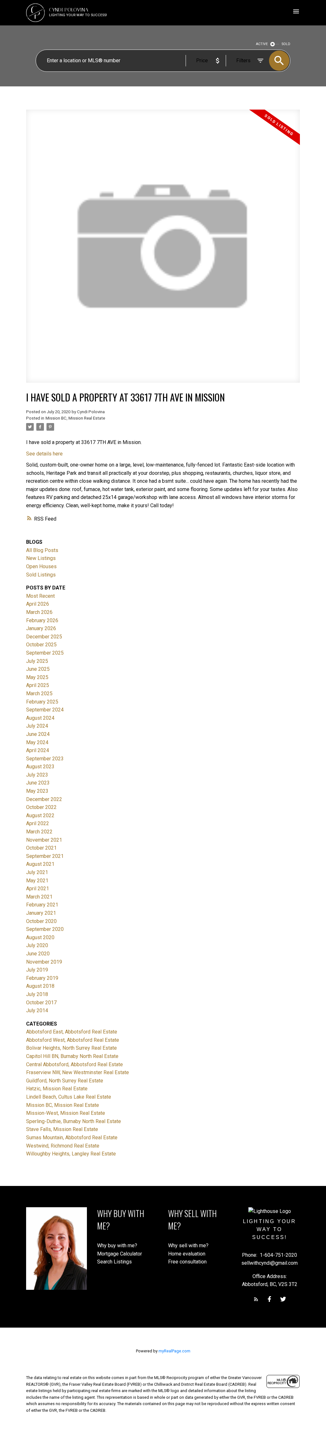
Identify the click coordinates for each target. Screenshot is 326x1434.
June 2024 (38, 734)
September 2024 (45, 710)
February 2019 (42, 978)
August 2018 (40, 986)
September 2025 (45, 653)
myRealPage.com (174, 1351)
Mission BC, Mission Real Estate (75, 418)
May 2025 (37, 677)
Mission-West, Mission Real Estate (65, 1113)
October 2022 (41, 807)
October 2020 (41, 921)
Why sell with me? (188, 1245)
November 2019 (44, 962)
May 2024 (37, 742)
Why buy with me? (117, 1245)
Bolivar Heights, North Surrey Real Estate (71, 1048)
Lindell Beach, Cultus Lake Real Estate (68, 1097)
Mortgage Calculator (119, 1254)
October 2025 (41, 645)
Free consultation (187, 1262)
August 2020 (40, 937)
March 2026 (39, 612)
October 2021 (41, 848)
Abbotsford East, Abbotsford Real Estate (71, 1032)
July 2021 (37, 872)
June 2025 (38, 669)
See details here (44, 454)
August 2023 (40, 767)
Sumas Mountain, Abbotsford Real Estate (71, 1137)
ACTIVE (262, 44)
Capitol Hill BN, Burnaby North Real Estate (72, 1056)
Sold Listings (41, 575)
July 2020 (37, 945)
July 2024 (37, 726)
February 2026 (42, 620)
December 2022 (44, 799)
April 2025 (37, 685)
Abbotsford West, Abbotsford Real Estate (72, 1040)
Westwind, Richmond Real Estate (62, 1146)
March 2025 (39, 693)
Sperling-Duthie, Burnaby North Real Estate (73, 1121)
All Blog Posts (42, 550)
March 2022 (39, 832)
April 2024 (37, 750)
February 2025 (42, 702)
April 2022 (37, 823)
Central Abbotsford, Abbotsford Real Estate (74, 1064)
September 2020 (45, 929)
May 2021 (37, 881)
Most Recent (40, 596)
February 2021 (42, 905)
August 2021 (40, 864)
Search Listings (114, 1262)
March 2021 (39, 897)
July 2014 (37, 1010)
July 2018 (37, 994)
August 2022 (40, 815)
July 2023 (37, 775)
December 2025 (44, 637)
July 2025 (37, 661)
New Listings (41, 558)
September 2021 (45, 856)
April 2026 (37, 604)
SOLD (286, 44)
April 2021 (37, 888)
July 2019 (37, 970)
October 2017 (41, 1003)
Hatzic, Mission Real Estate (57, 1089)
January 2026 (41, 628)
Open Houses (41, 566)
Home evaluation (186, 1254)
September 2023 (45, 759)
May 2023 (37, 791)
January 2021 (41, 913)
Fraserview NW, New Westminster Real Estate (77, 1072)
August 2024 (40, 718)
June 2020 (38, 954)
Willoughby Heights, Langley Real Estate (71, 1154)
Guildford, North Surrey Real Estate (64, 1081)
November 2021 (44, 840)
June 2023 (38, 783)
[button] (256, 1299)
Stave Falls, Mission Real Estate (62, 1129)
